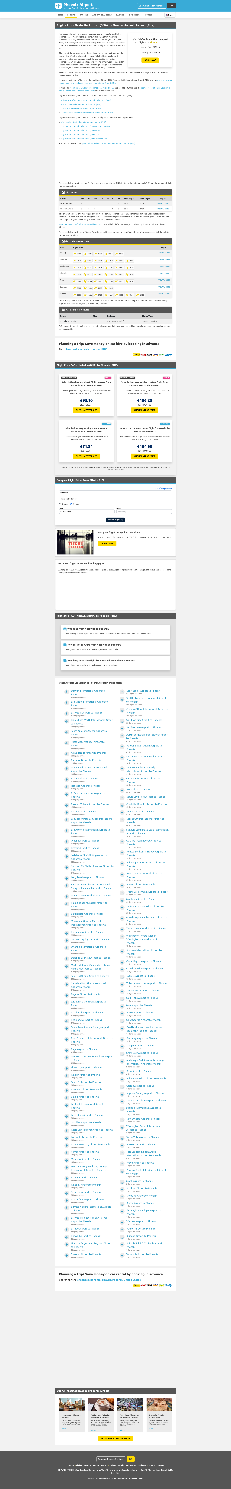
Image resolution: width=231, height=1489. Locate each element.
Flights (71, 15)
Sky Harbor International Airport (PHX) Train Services (84, 139)
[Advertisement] (115, 163)
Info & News (135, 15)
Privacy (152, 1465)
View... (64, 1428)
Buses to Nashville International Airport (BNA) (81, 104)
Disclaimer (142, 1465)
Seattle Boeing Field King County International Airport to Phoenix (89, 1169)
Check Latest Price (86, 410)
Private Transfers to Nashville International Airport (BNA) (86, 100)
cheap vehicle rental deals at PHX (86, 349)
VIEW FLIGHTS (163, 204)
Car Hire (84, 15)
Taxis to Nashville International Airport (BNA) (81, 108)
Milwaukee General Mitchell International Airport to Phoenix (88, 924)
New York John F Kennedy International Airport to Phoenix (143, 770)
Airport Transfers (102, 15)
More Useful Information (115, 1438)
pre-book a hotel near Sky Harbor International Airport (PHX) (108, 143)
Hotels (148, 15)
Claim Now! (107, 543)
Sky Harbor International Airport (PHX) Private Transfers (85, 126)
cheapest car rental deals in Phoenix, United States (109, 1279)
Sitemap (160, 1465)
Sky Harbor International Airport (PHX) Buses (80, 130)
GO (171, 5)
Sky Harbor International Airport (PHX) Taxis (80, 134)
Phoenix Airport (82, 5)
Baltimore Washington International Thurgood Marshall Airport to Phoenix (91, 887)
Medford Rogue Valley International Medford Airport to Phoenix (90, 968)
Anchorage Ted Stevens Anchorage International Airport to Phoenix (145, 1063)
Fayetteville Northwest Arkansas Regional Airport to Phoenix (144, 1030)
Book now (150, 60)
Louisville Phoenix (68, 321)
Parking (120, 15)
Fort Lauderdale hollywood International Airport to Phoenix (143, 1154)
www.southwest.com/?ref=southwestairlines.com (80, 224)
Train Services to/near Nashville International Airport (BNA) (87, 113)
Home (60, 15)
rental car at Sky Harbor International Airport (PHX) (92, 88)
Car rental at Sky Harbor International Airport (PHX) (83, 122)
